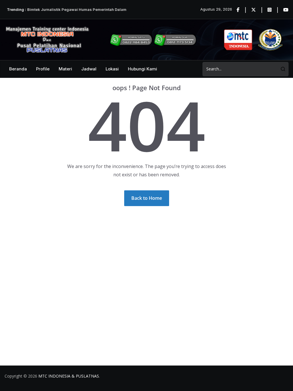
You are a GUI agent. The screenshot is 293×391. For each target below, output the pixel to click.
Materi (65, 69)
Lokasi (112, 69)
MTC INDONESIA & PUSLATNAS (68, 376)
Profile (43, 69)
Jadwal (88, 69)
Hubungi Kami (142, 69)
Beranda (18, 69)
